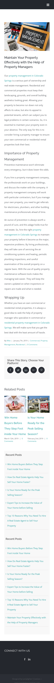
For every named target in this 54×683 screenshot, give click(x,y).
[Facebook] (25, 659)
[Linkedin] (29, 659)
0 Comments (32, 344)
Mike (9, 340)
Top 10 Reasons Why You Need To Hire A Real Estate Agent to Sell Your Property (26, 520)
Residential (20, 344)
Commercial (35, 340)
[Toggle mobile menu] (48, 4)
